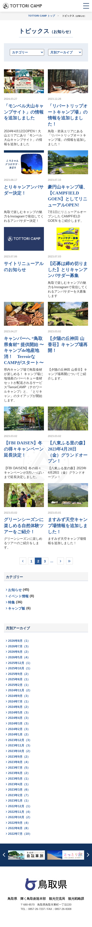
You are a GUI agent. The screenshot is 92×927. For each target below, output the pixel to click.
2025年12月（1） (20, 663)
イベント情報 (18, 596)
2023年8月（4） (19, 762)
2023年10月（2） (20, 751)
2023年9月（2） (19, 756)
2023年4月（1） (19, 784)
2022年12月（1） (20, 806)
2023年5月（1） (19, 778)
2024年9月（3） (19, 696)
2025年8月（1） (19, 679)
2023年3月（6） (19, 789)
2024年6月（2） (19, 707)
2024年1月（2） (19, 734)
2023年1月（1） (19, 800)
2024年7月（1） (19, 701)
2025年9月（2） (19, 674)
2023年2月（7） (19, 795)
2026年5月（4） (19, 657)
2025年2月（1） (19, 685)
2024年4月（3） (19, 718)
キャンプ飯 (16, 608)
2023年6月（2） (19, 773)
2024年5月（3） (19, 712)
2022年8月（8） (19, 828)
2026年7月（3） (19, 646)
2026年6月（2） (19, 651)
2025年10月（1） (20, 668)
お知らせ (15, 590)
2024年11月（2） (20, 690)
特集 (11, 602)
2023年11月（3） (20, 745)
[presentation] (4, 855)
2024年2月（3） (19, 729)
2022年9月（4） (19, 823)
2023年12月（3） (20, 740)
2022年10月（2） (20, 817)
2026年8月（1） (19, 640)
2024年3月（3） (19, 723)
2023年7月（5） (19, 767)
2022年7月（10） (20, 833)
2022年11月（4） (20, 812)
